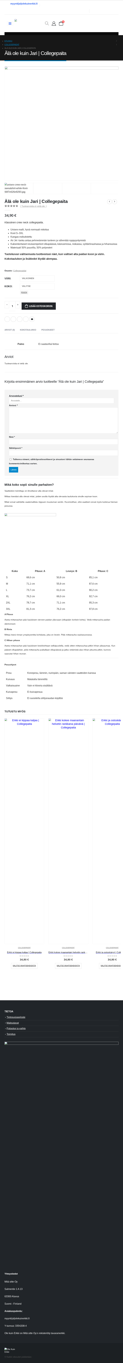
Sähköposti (15, 448)
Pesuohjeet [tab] (48, 330)
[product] (24, 831)
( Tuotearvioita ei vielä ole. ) (33, 206)
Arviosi (13, 405)
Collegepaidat (19, 271)
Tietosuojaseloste (16, 1017)
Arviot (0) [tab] (9, 330)
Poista (24, 292)
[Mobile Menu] (10, 23)
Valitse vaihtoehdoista (24, 965)
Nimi (12, 437)
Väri (7, 278)
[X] (102, 11)
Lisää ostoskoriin (40, 306)
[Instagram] (108, 11)
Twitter (13, 319)
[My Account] (53, 23)
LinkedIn (19, 319)
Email (32, 319)
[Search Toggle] (47, 23)
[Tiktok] (115, 11)
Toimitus (11, 1034)
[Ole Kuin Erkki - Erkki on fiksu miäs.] (30, 23)
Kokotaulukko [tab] (28, 330)
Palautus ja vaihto (16, 1028)
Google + (25, 319)
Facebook (7, 319)
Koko (8, 286)
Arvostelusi (16, 396)
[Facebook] (96, 11)
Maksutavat (13, 1023)
